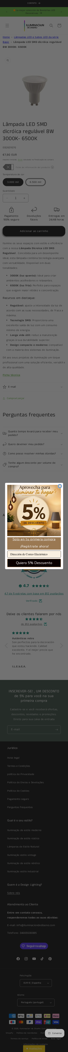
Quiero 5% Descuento (34, 562)
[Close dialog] (60, 486)
